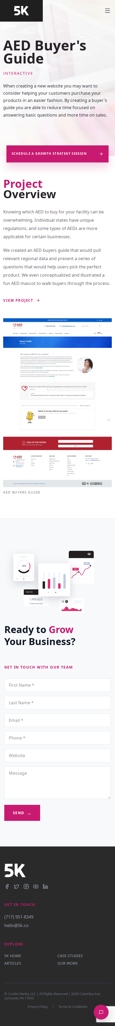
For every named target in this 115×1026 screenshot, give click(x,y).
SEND (22, 813)
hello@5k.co (16, 925)
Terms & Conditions (72, 1007)
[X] (16, 886)
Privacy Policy (38, 1007)
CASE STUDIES (70, 955)
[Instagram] (26, 886)
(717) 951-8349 (18, 917)
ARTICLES (12, 963)
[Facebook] (7, 886)
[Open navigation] (109, 10)
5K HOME (12, 955)
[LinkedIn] (45, 886)
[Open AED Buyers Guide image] (57, 402)
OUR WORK (67, 963)
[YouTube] (36, 886)
